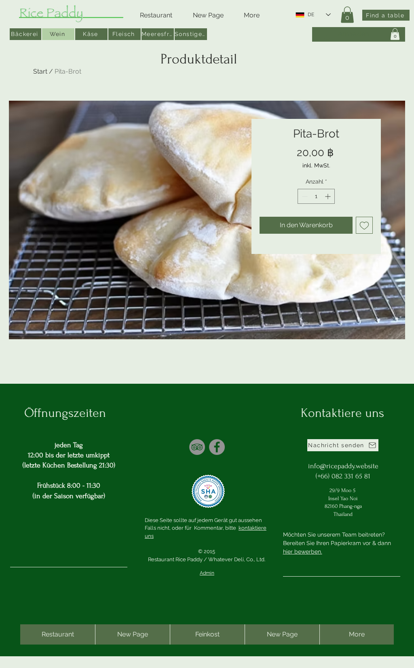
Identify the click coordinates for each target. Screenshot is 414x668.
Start (40, 71)
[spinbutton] (316, 196)
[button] (347, 14)
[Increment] (328, 196)
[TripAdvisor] (197, 447)
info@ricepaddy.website (343, 466)
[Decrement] (304, 196)
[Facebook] (217, 447)
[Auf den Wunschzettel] (364, 225)
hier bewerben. (302, 551)
